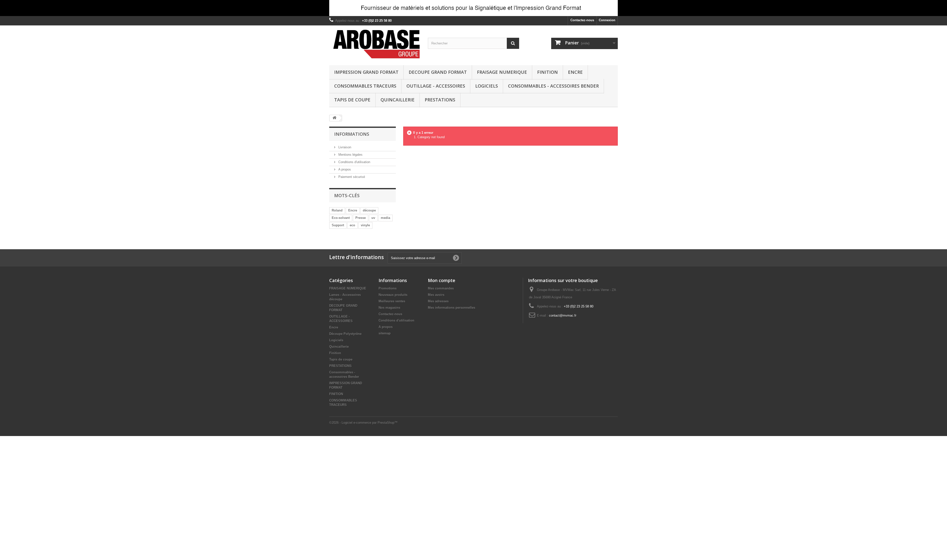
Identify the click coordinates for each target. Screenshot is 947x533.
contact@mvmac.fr (562, 315)
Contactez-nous (582, 20)
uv (373, 218)
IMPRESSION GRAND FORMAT (366, 72)
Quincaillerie (398, 100)
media (385, 218)
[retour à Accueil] (334, 118)
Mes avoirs (436, 295)
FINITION (547, 72)
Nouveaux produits (393, 295)
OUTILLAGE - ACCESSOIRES (435, 86)
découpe (369, 210)
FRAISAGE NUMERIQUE (502, 72)
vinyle (365, 225)
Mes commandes (441, 288)
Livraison (344, 147)
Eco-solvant (341, 218)
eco (352, 225)
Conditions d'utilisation (353, 162)
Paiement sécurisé (351, 177)
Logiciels (486, 86)
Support (338, 225)
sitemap (385, 333)
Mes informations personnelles (451, 307)
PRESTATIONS (440, 100)
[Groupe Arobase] (374, 44)
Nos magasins (389, 307)
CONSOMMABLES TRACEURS (365, 86)
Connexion (607, 20)
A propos (344, 169)
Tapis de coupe (352, 100)
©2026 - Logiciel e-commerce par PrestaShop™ (363, 422)
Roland (337, 210)
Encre (575, 72)
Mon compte (441, 280)
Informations (351, 134)
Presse (360, 218)
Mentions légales (350, 154)
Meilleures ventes (392, 301)
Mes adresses (438, 301)
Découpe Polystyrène (345, 334)
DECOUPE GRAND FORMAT (438, 72)
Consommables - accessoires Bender (553, 86)
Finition (335, 353)
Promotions (388, 288)
